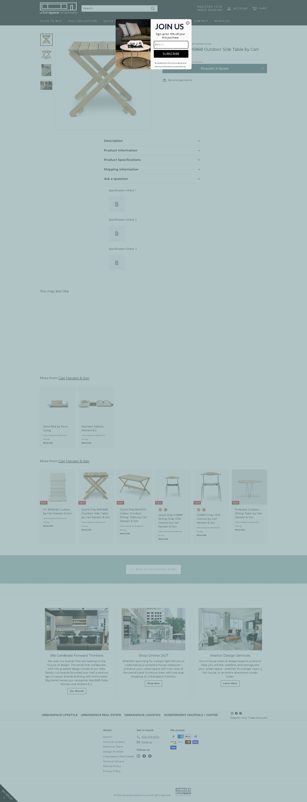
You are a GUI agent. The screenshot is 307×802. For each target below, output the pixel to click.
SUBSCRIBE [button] (171, 54)
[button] (188, 23)
